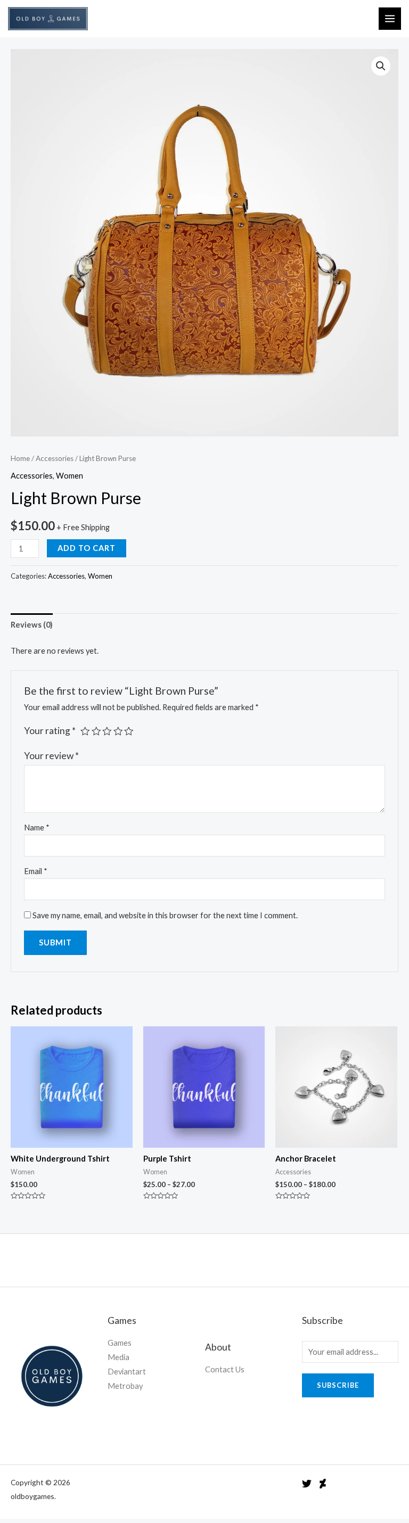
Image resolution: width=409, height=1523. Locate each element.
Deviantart (127, 1371)
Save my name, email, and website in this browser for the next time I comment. (165, 915)
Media (118, 1357)
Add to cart (87, 548)
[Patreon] (323, 1483)
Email (35, 871)
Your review (51, 755)
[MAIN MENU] (390, 18)
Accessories (54, 458)
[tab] (32, 624)
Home (20, 458)
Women (69, 475)
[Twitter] (307, 1483)
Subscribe (338, 1385)
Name (37, 827)
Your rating (50, 730)
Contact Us (224, 1369)
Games (120, 1342)
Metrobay (125, 1385)
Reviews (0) (32, 624)
